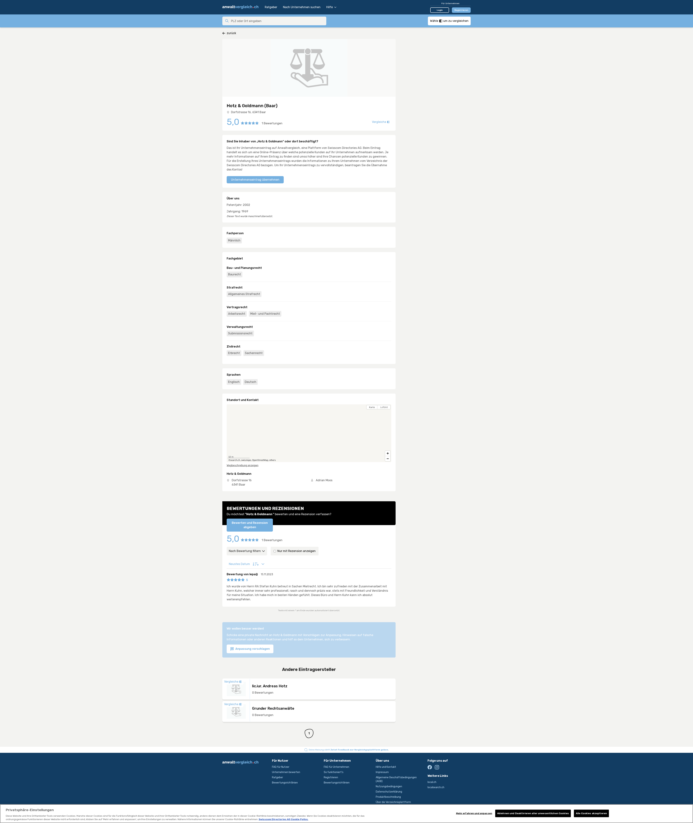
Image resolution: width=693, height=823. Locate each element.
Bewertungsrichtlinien (285, 782)
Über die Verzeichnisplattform (393, 802)
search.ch (235, 460)
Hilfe (329, 7)
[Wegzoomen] (387, 458)
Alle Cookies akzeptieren (591, 813)
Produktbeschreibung (388, 796)
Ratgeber (271, 7)
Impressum (382, 772)
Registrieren (461, 10)
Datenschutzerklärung (389, 791)
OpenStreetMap (260, 460)
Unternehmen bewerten (286, 772)
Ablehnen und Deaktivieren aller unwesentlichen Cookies (533, 813)
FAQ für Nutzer (280, 767)
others (272, 460)
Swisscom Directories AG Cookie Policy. (283, 819)
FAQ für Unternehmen (336, 767)
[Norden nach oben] (387, 413)
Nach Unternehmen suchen (302, 7)
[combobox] (277, 21)
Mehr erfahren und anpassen (474, 813)
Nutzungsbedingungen (389, 786)
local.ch (432, 782)
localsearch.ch (436, 787)
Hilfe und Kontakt (386, 767)
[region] (309, 433)
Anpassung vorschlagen (252, 648)
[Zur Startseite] (241, 7)
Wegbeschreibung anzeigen (242, 465)
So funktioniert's (333, 772)
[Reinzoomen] (387, 453)
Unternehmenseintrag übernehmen (255, 179)
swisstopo (246, 460)
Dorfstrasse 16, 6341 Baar (248, 112)
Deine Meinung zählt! (349, 749)
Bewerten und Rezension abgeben (250, 525)
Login (440, 10)
